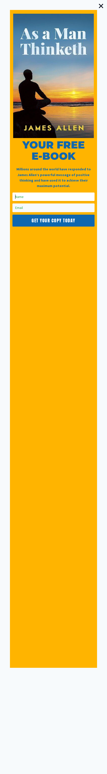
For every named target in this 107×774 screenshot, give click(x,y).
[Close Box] (101, 6)
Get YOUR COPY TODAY (53, 220)
